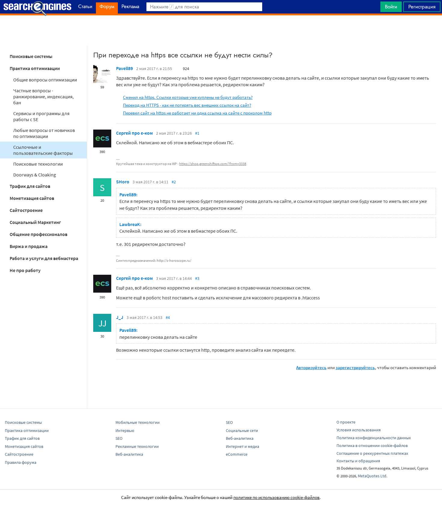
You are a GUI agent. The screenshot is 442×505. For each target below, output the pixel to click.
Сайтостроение (26, 210)
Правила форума (20, 462)
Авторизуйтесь (311, 367)
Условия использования (358, 430)
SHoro (122, 182)
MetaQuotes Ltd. (372, 476)
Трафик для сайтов (30, 186)
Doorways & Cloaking (34, 175)
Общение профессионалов (38, 234)
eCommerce (236, 454)
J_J (119, 317)
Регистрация (421, 6)
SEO (118, 438)
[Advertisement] (221, 30)
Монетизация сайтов (32, 198)
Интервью (124, 430)
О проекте (345, 422)
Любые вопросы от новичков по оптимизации (44, 133)
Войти (391, 6)
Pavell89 (124, 68)
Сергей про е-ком (134, 133)
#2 (174, 182)
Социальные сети (242, 430)
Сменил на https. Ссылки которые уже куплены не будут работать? (188, 97)
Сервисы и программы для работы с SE (41, 116)
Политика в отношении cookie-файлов (372, 445)
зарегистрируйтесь (355, 367)
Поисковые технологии (38, 164)
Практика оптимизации (35, 68)
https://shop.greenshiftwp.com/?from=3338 (212, 163)
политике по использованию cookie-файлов (276, 497)
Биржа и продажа (29, 246)
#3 (197, 278)
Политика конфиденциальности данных (373, 437)
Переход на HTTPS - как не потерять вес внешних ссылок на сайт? (187, 105)
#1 (197, 133)
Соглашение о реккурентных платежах (372, 453)
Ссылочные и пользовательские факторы (43, 150)
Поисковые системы (31, 56)
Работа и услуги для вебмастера (44, 258)
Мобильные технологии (137, 422)
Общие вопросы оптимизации (45, 80)
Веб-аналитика (129, 454)
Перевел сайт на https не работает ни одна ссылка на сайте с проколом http (197, 113)
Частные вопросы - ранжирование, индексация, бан (43, 96)
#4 (168, 317)
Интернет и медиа (242, 446)
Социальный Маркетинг (35, 222)
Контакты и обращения (358, 461)
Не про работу (25, 270)
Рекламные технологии (137, 446)
